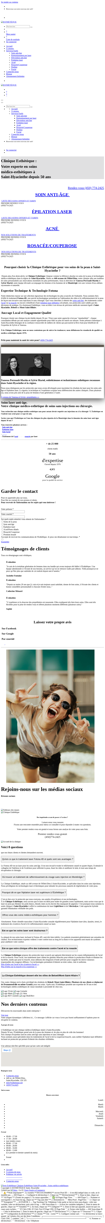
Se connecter (11, 42)
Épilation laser (9, 527)
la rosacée (13, 303)
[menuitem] (9, 46)
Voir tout (4, 1015)
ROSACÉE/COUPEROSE (52, 245)
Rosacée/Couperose (12, 532)
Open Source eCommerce (34, 1190)
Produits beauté (10, 535)
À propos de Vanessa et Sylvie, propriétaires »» (20, 397)
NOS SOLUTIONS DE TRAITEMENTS (18, 235)
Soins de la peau (10, 522)
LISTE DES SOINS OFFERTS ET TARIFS (19, 218)
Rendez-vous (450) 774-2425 (86, 188)
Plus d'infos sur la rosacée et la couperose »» (19, 967)
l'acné (3, 303)
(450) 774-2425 (46, 340)
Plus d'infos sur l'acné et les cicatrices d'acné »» (20, 964)
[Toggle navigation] (2, 100)
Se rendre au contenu (9, 2)
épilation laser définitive (50, 303)
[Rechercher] (31, 27)
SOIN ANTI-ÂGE (52, 194)
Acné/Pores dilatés (11, 529)
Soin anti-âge (9, 524)
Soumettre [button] (5, 542)
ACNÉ (52, 228)
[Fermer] (2, 102)
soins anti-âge (78, 300)
